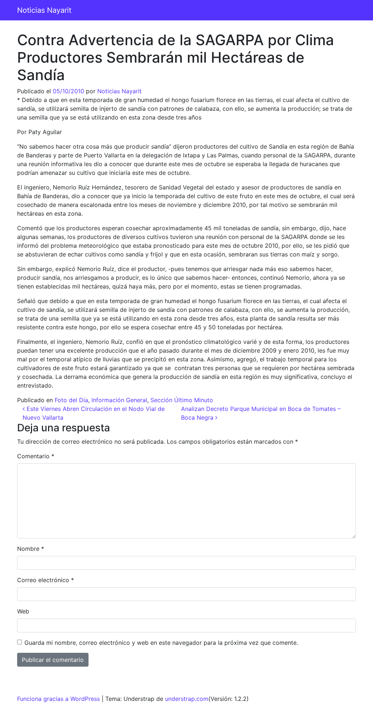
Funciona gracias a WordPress (58, 698)
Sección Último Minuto (181, 400)
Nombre (30, 548)
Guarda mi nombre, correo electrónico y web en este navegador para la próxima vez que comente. (161, 642)
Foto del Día (71, 400)
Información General (119, 400)
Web (23, 611)
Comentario (35, 456)
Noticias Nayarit (44, 10)
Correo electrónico (45, 580)
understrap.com (186, 698)
